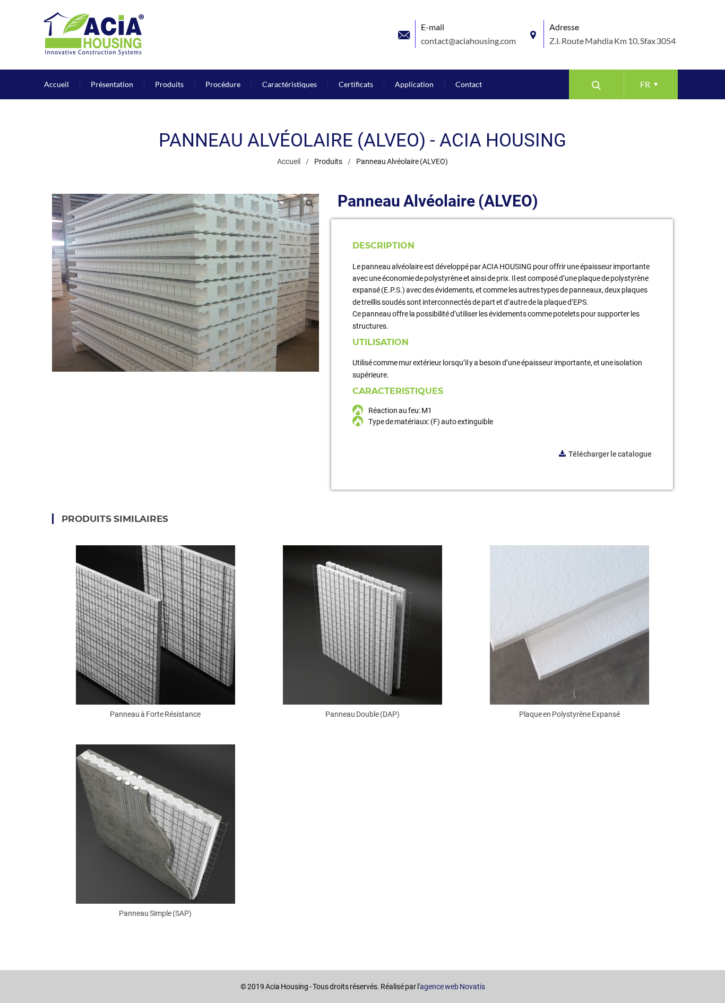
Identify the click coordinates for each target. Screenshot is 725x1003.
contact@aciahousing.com (468, 41)
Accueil (288, 161)
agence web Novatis (452, 986)
